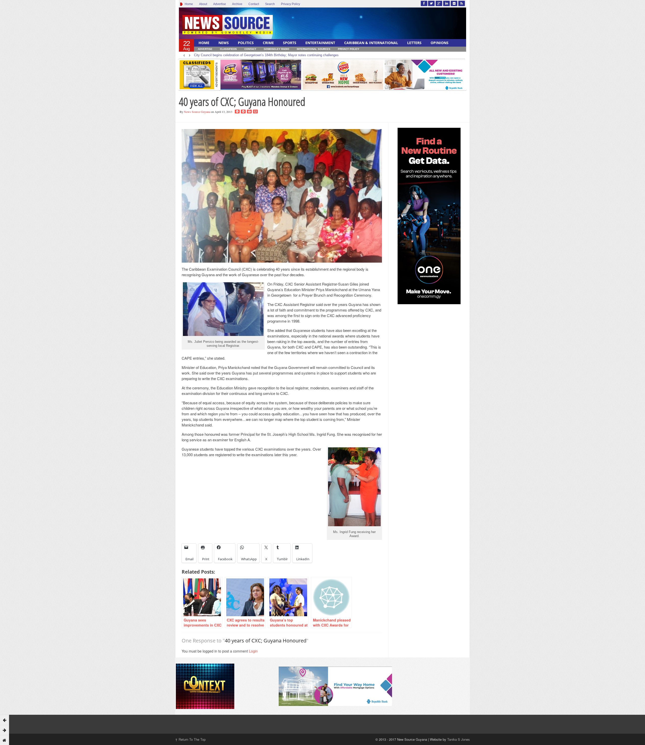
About (203, 4)
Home (188, 4)
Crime (268, 42)
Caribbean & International (371, 42)
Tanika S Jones (458, 739)
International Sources (313, 49)
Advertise (219, 4)
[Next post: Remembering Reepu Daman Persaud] (4, 730)
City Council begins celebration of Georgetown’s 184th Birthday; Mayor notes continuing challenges (266, 55)
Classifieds (228, 49)
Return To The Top (190, 739)
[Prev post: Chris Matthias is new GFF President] (4, 720)
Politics (246, 42)
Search (270, 4)
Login (253, 651)
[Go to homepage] (4, 740)
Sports (289, 42)
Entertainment (320, 42)
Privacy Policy (290, 4)
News (223, 42)
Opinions (439, 42)
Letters (414, 42)
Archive (237, 4)
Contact (253, 4)
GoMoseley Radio (276, 49)
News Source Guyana (197, 112)
